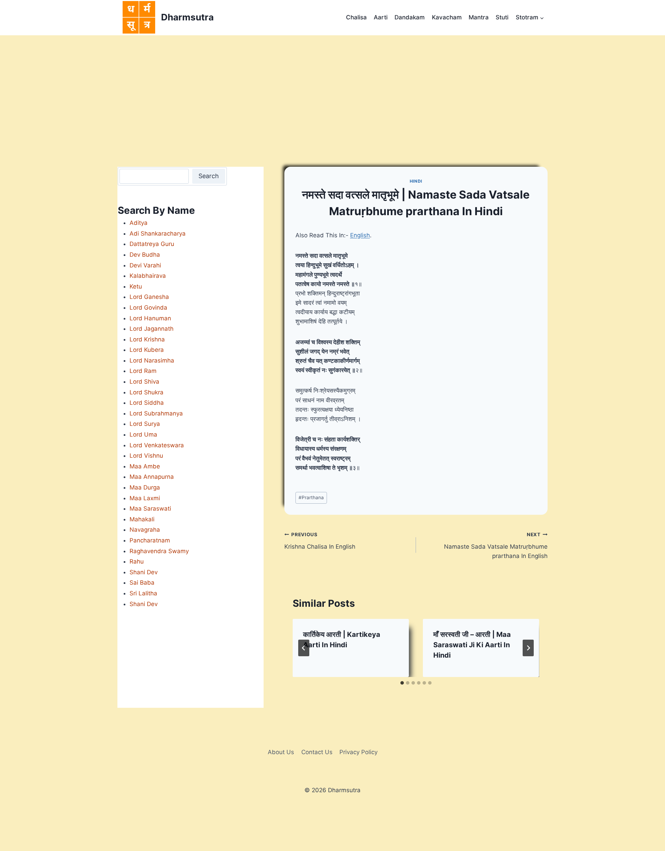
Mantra (479, 17)
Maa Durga (145, 487)
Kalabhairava (148, 275)
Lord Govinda (148, 307)
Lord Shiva (144, 381)
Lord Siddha (147, 402)
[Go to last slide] (303, 648)
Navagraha (145, 529)
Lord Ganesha (149, 296)
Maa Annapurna (152, 476)
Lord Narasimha (152, 360)
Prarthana (311, 497)
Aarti (381, 17)
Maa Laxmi (145, 498)
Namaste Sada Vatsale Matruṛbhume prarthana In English (496, 545)
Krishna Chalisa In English (319, 541)
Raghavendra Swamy (159, 551)
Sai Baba (142, 582)
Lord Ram (143, 370)
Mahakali (142, 519)
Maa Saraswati (150, 508)
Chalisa (356, 17)
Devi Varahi (145, 265)
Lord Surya (145, 423)
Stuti (502, 17)
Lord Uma (143, 434)
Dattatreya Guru (152, 243)
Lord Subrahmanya (156, 413)
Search (208, 176)
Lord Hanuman (150, 318)
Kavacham (447, 17)
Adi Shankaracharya (158, 233)
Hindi (416, 181)
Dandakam (409, 17)
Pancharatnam (150, 540)
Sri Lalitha (143, 593)
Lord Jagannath (152, 328)
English (360, 235)
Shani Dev (144, 572)
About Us (281, 752)
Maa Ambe (145, 466)
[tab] (402, 683)
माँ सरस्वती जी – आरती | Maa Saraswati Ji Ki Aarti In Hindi (472, 644)
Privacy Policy (358, 752)
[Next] (528, 648)
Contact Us (316, 752)
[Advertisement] (332, 87)
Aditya (139, 222)
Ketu (136, 286)
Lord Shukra (146, 392)
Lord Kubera (147, 349)
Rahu (137, 561)
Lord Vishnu (146, 455)
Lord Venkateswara (157, 445)
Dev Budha (145, 254)
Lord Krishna (147, 339)
